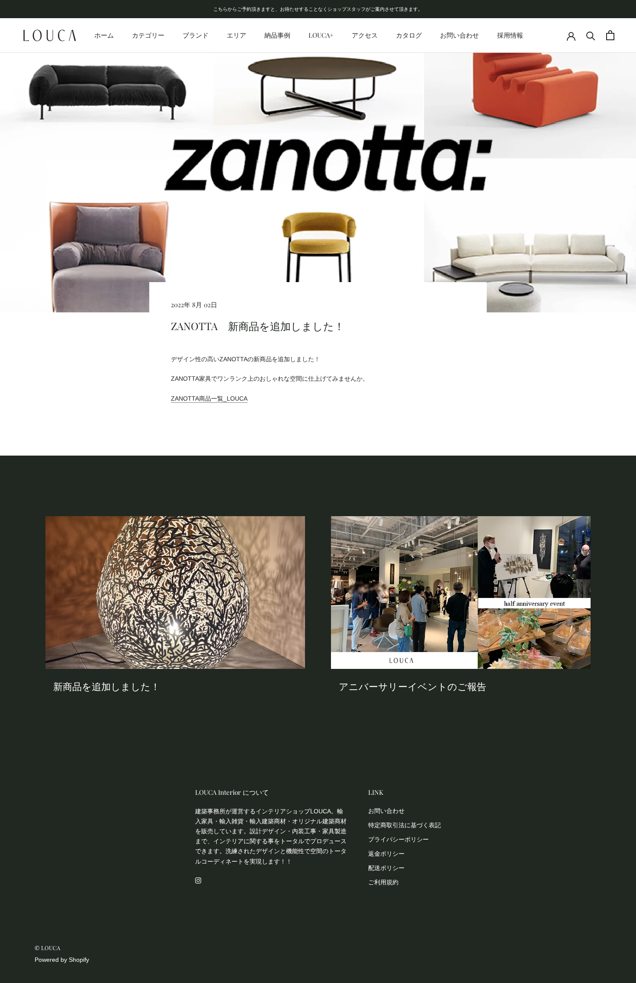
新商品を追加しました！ (106, 686)
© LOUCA (47, 947)
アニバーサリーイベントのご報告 (412, 686)
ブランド (196, 35)
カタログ (409, 35)
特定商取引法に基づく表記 (404, 825)
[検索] (590, 35)
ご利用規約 (383, 882)
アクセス (365, 35)
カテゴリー (148, 35)
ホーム (104, 35)
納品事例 (277, 35)
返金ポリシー (386, 853)
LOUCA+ (321, 35)
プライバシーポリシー (398, 839)
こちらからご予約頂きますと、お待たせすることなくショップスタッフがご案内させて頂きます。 (318, 9)
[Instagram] (198, 880)
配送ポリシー (386, 867)
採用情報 (510, 35)
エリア (236, 35)
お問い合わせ (459, 35)
